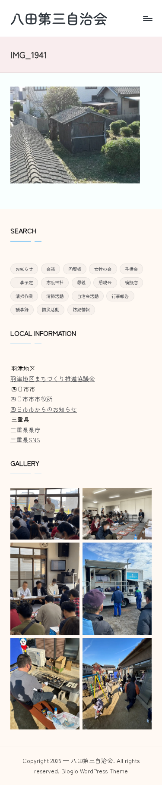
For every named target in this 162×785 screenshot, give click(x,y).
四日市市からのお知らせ (43, 409)
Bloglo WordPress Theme (94, 770)
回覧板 (74, 269)
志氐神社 (55, 282)
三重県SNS (25, 439)
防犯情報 (81, 309)
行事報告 (120, 296)
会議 (50, 269)
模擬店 (131, 282)
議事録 (22, 309)
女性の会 (102, 269)
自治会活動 (87, 296)
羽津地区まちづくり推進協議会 (52, 378)
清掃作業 (24, 296)
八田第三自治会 (58, 18)
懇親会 (104, 282)
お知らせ (24, 269)
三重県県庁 (25, 429)
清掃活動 (55, 296)
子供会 (131, 269)
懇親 (81, 282)
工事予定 (24, 282)
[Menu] (147, 18)
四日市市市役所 (31, 398)
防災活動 (50, 309)
